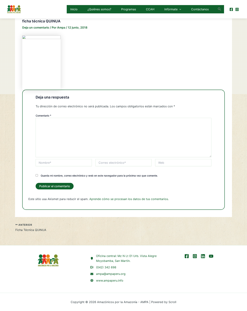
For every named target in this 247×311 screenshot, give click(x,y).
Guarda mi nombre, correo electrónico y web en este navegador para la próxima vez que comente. (99, 175)
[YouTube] (211, 256)
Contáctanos (200, 9)
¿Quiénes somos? (99, 9)
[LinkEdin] (203, 256)
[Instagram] (237, 9)
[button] (179, 9)
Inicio (74, 9)
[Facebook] (231, 9)
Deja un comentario (35, 27)
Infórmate (171, 9)
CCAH (150, 9)
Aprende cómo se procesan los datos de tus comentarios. (129, 199)
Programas (128, 9)
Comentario (43, 115)
